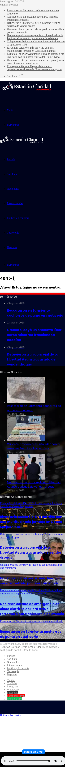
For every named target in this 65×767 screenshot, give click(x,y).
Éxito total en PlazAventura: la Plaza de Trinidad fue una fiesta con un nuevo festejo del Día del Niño (35, 55)
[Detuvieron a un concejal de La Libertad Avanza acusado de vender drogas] (26, 478)
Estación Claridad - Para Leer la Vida (21, 646)
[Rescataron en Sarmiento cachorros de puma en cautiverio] (26, 402)
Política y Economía (18, 218)
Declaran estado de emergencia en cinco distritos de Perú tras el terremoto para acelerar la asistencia (35, 37)
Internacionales (15, 203)
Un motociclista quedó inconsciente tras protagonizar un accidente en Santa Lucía (36, 62)
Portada (11, 159)
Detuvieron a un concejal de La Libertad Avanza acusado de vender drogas (33, 24)
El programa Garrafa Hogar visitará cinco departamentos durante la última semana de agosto (34, 68)
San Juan (12, 174)
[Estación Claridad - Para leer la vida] (27, 92)
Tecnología (13, 232)
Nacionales (13, 188)
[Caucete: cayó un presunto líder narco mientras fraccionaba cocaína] (26, 440)
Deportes (12, 247)
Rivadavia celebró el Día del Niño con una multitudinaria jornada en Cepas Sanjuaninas (31, 49)
